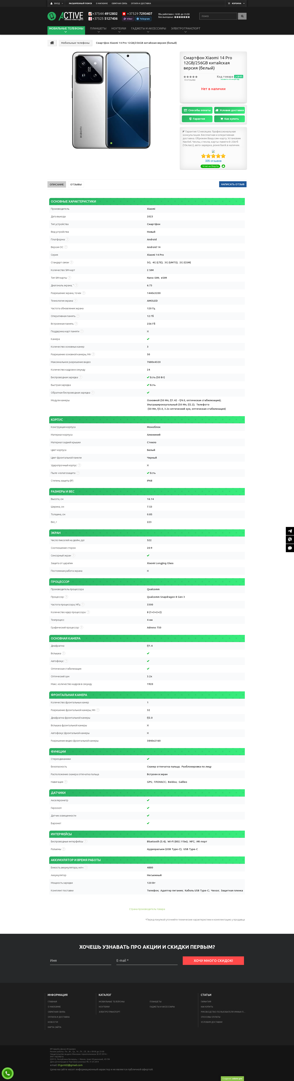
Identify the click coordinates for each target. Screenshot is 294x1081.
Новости (53, 1022)
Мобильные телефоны (112, 1001)
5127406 (105, 18)
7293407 (139, 13)
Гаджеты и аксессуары (162, 1007)
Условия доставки (232, 110)
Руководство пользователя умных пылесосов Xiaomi (224, 1012)
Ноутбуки (104, 1007)
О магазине (54, 1007)
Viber (129, 19)
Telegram (145, 19)
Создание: (232, 1078)
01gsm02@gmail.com (70, 1065)
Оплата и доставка (59, 1017)
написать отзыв (232, 184)
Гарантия (199, 118)
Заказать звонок (9, 1073)
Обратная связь (56, 1012)
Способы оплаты (199, 110)
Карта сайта (54, 1027)
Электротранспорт (109, 1012)
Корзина (236, 3)
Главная (52, 1001)
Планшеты (155, 1001)
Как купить (231, 118)
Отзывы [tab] (76, 184)
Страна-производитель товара (147, 909)
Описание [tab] (57, 184)
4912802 (105, 13)
